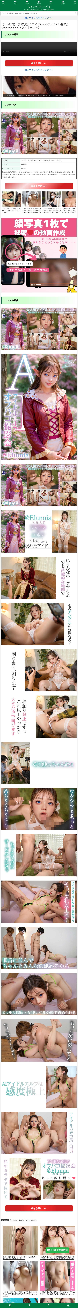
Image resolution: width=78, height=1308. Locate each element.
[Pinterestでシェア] (30, 815)
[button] (75, 13)
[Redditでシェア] (47, 810)
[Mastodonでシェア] (30, 805)
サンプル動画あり (32, 1220)
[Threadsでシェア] (30, 810)
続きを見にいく (39, 63)
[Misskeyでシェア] (65, 805)
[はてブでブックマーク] (65, 810)
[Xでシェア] (12, 805)
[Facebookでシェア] (12, 810)
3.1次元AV (14, 1220)
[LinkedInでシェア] (47, 815)
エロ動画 (6, 1220)
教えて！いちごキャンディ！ (39, 18)
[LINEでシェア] (12, 815)
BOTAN (22, 1220)
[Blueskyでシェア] (47, 805)
